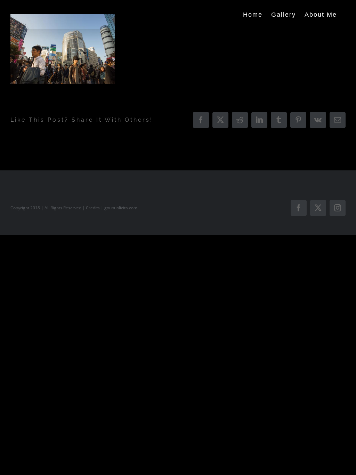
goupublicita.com (120, 208)
